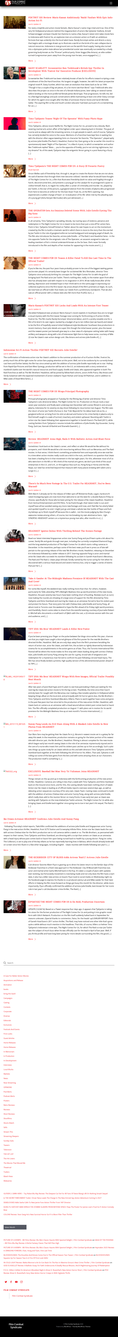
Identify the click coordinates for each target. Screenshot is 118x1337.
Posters (6, 1100)
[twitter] (6, 1281)
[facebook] (11, 1281)
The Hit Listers (9, 1158)
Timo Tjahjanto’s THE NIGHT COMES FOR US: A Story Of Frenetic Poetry (66, 166)
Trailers (6, 1172)
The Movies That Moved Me (14, 1163)
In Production (9, 1056)
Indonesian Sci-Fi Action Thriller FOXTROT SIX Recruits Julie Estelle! (40, 350)
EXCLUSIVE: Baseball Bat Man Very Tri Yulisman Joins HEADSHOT (63, 771)
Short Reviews (9, 1114)
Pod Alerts (8, 1092)
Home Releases (10, 1042)
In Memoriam (9, 1051)
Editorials (7, 1020)
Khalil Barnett (33, 170)
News (6, 1078)
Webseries (8, 1181)
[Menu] (111, 3)
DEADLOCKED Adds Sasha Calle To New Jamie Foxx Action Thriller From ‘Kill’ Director (37, 1202)
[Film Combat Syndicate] (15, 5)
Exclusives (8, 1025)
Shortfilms (8, 1118)
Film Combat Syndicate (17, 1290)
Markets (7, 1074)
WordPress (67, 1327)
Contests (7, 1007)
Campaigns (8, 998)
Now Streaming (10, 1083)
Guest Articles (9, 1038)
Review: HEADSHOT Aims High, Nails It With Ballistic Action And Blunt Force (69, 439)
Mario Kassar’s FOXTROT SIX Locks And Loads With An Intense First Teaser (68, 305)
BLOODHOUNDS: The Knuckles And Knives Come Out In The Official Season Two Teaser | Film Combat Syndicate (48, 1255)
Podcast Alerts (9, 1096)
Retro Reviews (9, 1105)
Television (8, 1149)
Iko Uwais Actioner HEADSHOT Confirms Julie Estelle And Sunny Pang (41, 819)
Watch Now (8, 1176)
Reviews (7, 1109)
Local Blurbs (8, 1069)
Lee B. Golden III (34, 24)
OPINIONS (8, 1087)
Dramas (7, 1016)
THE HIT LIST (8, 1154)
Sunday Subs (9, 1141)
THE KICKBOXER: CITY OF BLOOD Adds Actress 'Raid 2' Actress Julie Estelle (68, 857)
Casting (6, 1002)
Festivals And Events (12, 1029)
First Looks (8, 1034)
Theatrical (7, 1167)
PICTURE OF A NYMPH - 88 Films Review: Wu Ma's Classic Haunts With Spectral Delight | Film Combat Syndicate (48, 1240)
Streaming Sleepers (11, 1136)
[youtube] (16, 1281)
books (6, 989)
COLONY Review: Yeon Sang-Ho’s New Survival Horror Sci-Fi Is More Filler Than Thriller (38, 1214)
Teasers (7, 1145)
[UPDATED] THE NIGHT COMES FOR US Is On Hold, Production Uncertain (66, 901)
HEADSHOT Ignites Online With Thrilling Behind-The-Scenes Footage (65, 531)
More (30, 61)
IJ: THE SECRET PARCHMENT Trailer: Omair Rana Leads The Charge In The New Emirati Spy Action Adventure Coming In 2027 (53, 1198)
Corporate (8, 1011)
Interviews (8, 1065)
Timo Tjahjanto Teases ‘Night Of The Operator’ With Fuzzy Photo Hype (65, 118)
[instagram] (21, 1281)
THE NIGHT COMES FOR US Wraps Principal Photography (58, 391)
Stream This (8, 1132)
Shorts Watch (9, 1123)
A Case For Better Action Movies (16, 976)
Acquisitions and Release (13, 980)
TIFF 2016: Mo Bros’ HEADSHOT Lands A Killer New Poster (59, 628)
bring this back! (10, 993)
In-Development (10, 1060)
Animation (8, 985)
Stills (5, 1127)
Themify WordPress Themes (81, 1327)
